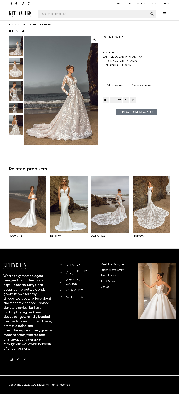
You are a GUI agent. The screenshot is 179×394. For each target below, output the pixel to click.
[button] (94, 39)
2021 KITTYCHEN (29, 24)
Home (12, 24)
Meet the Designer (146, 3)
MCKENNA (15, 236)
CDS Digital (38, 384)
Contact (165, 3)
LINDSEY (138, 236)
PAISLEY (55, 236)
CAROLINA (98, 236)
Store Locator (125, 3)
